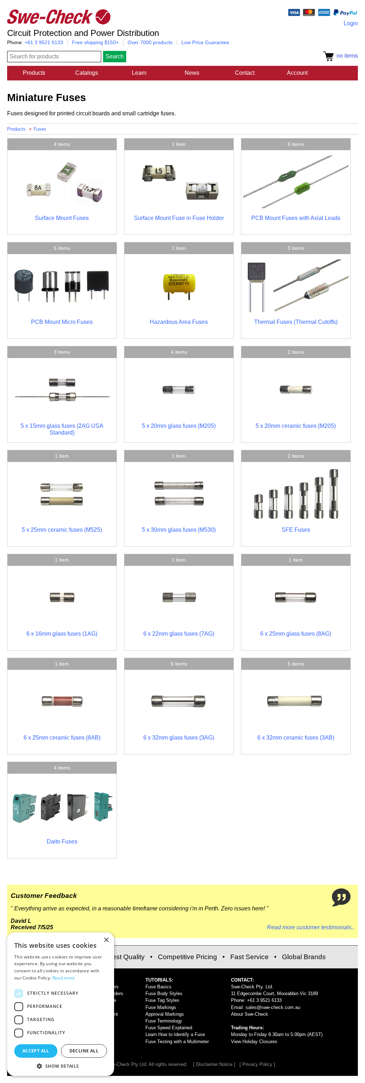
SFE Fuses (296, 530)
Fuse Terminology (163, 1021)
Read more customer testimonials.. (310, 927)
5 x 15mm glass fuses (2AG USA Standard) (62, 429)
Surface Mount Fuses (62, 218)
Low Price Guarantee (205, 42)
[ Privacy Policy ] (257, 1064)
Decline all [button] (84, 1051)
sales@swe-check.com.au (273, 1007)
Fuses (40, 129)
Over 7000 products (150, 42)
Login (351, 23)
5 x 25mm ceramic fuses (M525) (62, 530)
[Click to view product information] (62, 206)
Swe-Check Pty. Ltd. (252, 986)
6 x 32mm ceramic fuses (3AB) (295, 738)
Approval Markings (164, 1014)
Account (297, 73)
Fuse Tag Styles (162, 1000)
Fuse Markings (160, 1007)
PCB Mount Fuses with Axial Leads (295, 218)
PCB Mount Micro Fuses (62, 322)
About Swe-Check (249, 1014)
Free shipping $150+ (95, 42)
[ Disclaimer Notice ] (214, 1064)
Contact (245, 73)
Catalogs (86, 73)
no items (346, 56)
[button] (60, 1065)
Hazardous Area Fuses (179, 322)
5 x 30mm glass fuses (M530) (179, 530)
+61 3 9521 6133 (44, 42)
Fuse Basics (158, 986)
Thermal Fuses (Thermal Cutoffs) (296, 322)
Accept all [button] (35, 1051)
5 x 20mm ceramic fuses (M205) (296, 426)
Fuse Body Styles (163, 993)
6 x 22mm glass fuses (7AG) (178, 634)
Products (34, 73)
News (192, 73)
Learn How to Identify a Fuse (175, 1034)
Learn (139, 73)
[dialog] (60, 1004)
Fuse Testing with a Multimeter (177, 1041)
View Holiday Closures (254, 1041)
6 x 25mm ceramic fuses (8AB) (62, 738)
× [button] (106, 940)
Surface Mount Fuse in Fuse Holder (179, 218)
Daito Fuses (62, 841)
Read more (63, 978)
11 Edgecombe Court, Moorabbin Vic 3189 (274, 993)
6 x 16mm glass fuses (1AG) (61, 634)
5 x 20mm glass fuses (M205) (179, 426)
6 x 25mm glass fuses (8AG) (295, 634)
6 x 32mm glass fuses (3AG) (178, 738)
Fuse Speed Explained (168, 1027)
